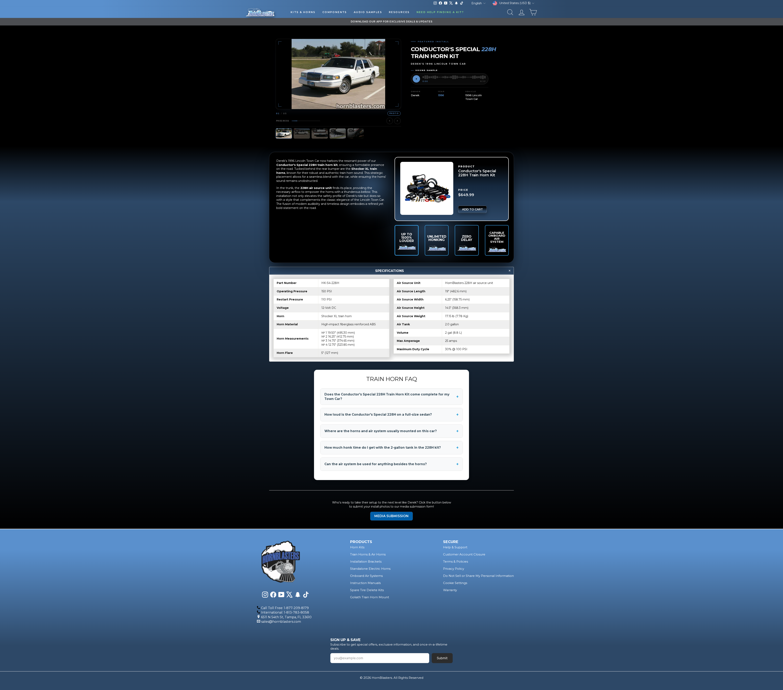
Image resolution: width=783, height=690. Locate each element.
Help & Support (455, 547)
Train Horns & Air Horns (368, 554)
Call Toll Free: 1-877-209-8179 (285, 608)
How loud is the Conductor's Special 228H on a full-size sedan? (391, 414)
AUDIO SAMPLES (368, 12)
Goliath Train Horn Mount (369, 597)
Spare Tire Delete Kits (367, 590)
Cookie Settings (455, 583)
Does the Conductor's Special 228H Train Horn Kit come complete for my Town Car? (391, 396)
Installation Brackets (366, 561)
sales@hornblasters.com (281, 622)
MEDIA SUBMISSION (391, 516)
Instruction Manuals (365, 583)
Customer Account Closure (464, 554)
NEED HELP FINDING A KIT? (440, 12)
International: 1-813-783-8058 (285, 612)
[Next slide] (397, 121)
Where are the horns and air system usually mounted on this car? (391, 431)
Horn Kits (357, 547)
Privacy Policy (453, 569)
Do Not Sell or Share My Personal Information (478, 576)
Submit (442, 658)
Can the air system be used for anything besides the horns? (391, 464)
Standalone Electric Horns (370, 569)
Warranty (450, 590)
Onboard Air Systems (366, 576)
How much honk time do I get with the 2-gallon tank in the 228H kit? (391, 447)
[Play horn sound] (416, 79)
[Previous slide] (389, 121)
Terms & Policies (455, 561)
